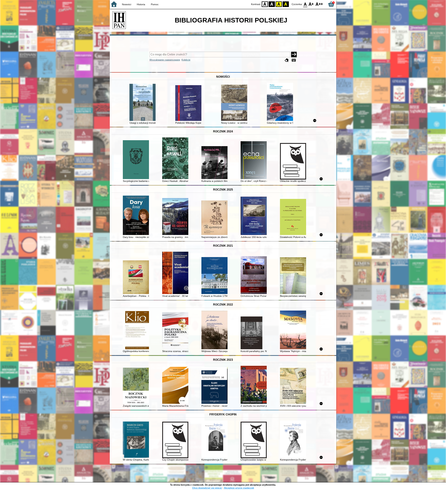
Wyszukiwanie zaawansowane (164, 60)
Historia (141, 4)
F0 (305, 3)
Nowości (126, 4)
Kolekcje (186, 60)
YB (279, 3)
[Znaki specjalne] (294, 60)
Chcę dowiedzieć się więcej (207, 488)
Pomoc (155, 4)
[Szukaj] (294, 54)
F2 (319, 3)
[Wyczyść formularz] (287, 60)
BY (286, 3)
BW (272, 3)
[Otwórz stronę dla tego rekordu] (143, 103)
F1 (311, 3)
